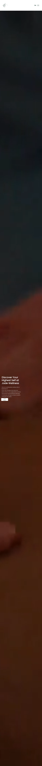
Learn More (4, 399)
